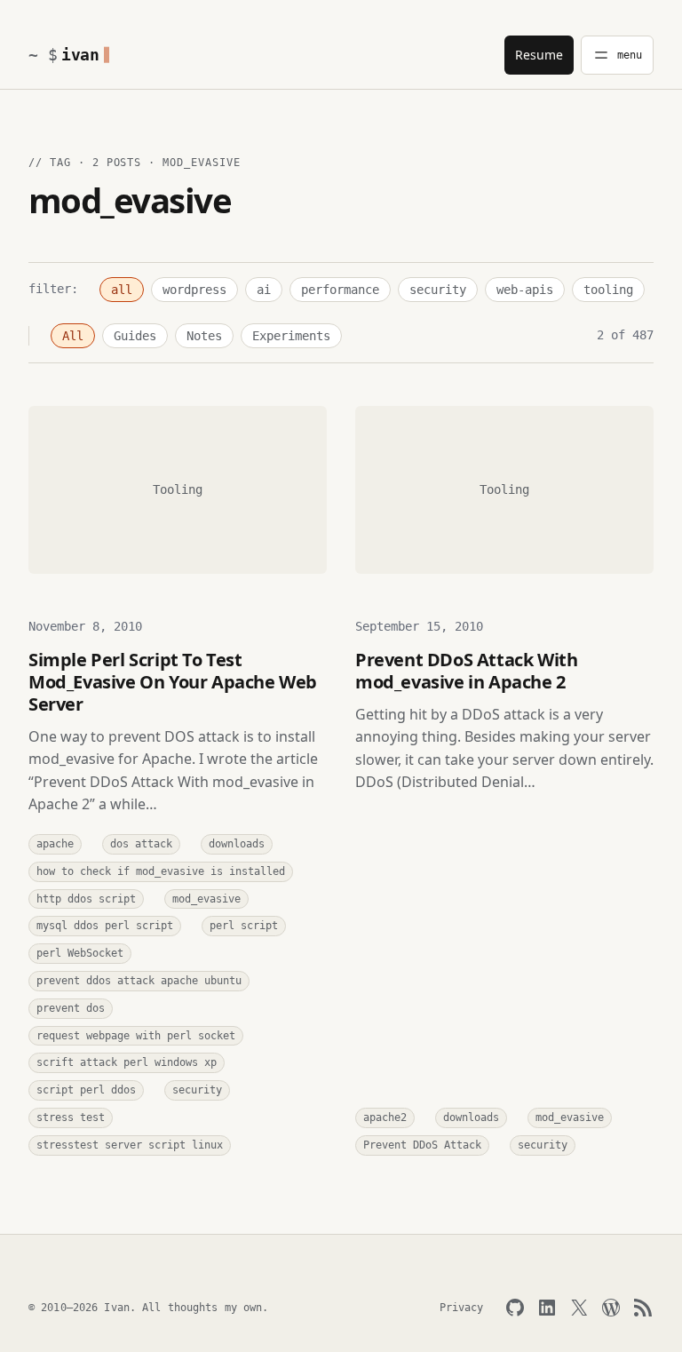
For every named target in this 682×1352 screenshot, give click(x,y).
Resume (539, 54)
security (437, 289)
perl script (244, 925)
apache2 (385, 1117)
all (121, 289)
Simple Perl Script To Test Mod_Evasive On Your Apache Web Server (172, 681)
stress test (70, 1117)
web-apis (524, 289)
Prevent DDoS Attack (422, 1145)
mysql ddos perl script (104, 925)
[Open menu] (617, 55)
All (72, 336)
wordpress (194, 289)
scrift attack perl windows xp (126, 1062)
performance (340, 289)
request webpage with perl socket (135, 1036)
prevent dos (70, 1008)
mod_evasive (206, 899)
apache (55, 844)
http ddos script (86, 899)
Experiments (291, 336)
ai (264, 289)
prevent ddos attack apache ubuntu (139, 980)
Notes (204, 336)
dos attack (141, 844)
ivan (80, 54)
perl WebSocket (79, 953)
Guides (135, 336)
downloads (237, 844)
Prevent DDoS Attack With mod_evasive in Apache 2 (466, 670)
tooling (608, 289)
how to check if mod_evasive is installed (160, 871)
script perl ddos (86, 1090)
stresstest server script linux (129, 1145)
